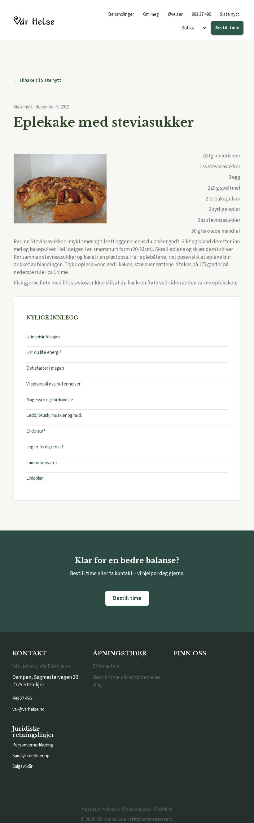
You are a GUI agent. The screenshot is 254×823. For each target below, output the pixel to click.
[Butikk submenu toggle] (204, 28)
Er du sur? (35, 431)
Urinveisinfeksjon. (43, 337)
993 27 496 (201, 14)
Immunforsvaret (41, 463)
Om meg (151, 14)
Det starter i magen (45, 368)
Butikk (187, 28)
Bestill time (227, 27)
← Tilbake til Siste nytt (37, 80)
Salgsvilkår (22, 766)
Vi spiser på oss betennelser (53, 384)
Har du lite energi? (43, 352)
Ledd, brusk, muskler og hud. (54, 415)
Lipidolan (35, 478)
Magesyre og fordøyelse (49, 400)
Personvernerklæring (32, 745)
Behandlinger (121, 14)
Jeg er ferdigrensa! (44, 447)
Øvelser (175, 14)
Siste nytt (229, 14)
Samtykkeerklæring (31, 756)
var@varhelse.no (28, 709)
